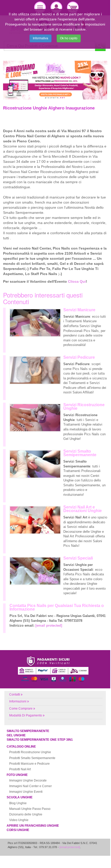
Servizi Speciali (78, 558)
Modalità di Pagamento (25, 715)
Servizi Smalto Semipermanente (79, 453)
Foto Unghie (17, 775)
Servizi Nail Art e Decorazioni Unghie (82, 509)
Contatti (14, 694)
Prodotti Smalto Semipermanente (32, 758)
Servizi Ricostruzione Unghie (84, 407)
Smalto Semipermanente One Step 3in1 (40, 739)
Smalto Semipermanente (28, 731)
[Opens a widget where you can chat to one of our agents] (91, 853)
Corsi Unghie (18, 830)
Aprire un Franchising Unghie (33, 825)
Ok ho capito (68, 38)
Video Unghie (18, 820)
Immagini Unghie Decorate (28, 780)
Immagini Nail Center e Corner (30, 786)
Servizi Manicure (79, 310)
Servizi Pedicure (79, 357)
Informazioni (17, 701)
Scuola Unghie (20, 797)
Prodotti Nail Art (20, 769)
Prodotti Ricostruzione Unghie (30, 752)
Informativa (40, 38)
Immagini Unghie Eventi (26, 791)
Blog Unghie (18, 803)
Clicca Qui (77, 281)
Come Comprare (21, 708)
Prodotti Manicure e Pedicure (29, 763)
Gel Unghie (16, 735)
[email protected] (48, 625)
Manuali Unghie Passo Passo (30, 809)
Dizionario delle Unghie (25, 814)
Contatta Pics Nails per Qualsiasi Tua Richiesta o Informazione (56, 607)
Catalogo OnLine (21, 746)
